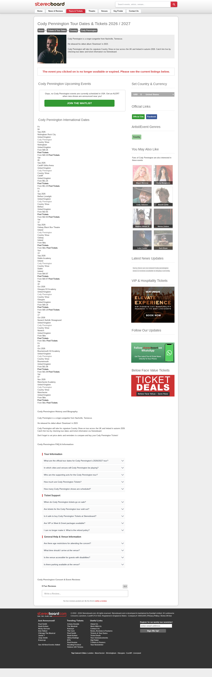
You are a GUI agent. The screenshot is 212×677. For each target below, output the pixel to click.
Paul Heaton (72, 642)
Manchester (100, 653)
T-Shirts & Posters (97, 642)
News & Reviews (55, 11)
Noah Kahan (43, 626)
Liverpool (137, 653)
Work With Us (96, 626)
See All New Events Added (49, 645)
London (90, 653)
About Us (94, 624)
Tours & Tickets (76, 11)
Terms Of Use (166, 616)
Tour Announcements (99, 638)
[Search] (174, 4)
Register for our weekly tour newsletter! (156, 622)
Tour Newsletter (96, 645)
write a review (101, 601)
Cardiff (129, 653)
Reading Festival (74, 645)
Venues (104, 11)
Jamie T (41, 635)
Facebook (151, 117)
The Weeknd (72, 626)
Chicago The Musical (46, 633)
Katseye (70, 629)
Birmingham (111, 653)
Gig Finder (118, 11)
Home (39, 11)
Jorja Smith (43, 638)
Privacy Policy (153, 616)
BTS (69, 640)
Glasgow (121, 653)
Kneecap (42, 640)
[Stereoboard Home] (50, 6)
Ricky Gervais (44, 629)
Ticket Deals (95, 635)
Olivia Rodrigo (73, 638)
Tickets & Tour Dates (57, 30)
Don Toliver (42, 631)
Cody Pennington (89, 30)
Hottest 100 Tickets (75, 647)
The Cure (71, 631)
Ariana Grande (73, 624)
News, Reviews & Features (101, 631)
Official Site (138, 117)
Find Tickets (42, 152)
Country (73, 30)
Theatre (92, 11)
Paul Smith (42, 624)
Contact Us (134, 11)
